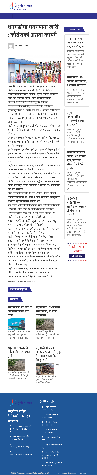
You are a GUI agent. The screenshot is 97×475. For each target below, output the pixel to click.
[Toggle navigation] (9, 16)
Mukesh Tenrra (21, 45)
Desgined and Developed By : (71, 473)
